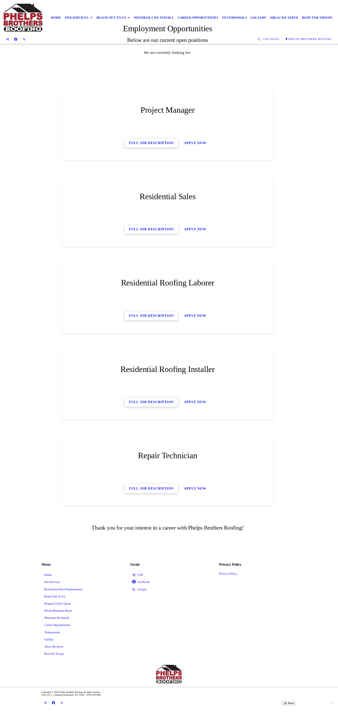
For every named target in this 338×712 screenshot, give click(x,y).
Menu (290, 703)
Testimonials (234, 17)
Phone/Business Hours (58, 610)
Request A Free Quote (57, 603)
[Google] (24, 39)
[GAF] (7, 39)
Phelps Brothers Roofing (310, 39)
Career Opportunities (198, 17)
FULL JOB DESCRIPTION (151, 315)
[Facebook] (15, 39)
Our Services (77, 17)
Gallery (258, 17)
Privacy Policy (228, 573)
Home (56, 17)
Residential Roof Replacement (63, 589)
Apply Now (195, 143)
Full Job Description (151, 143)
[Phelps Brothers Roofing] (23, 18)
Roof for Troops (317, 17)
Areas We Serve (284, 17)
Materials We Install (154, 17)
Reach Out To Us (111, 17)
